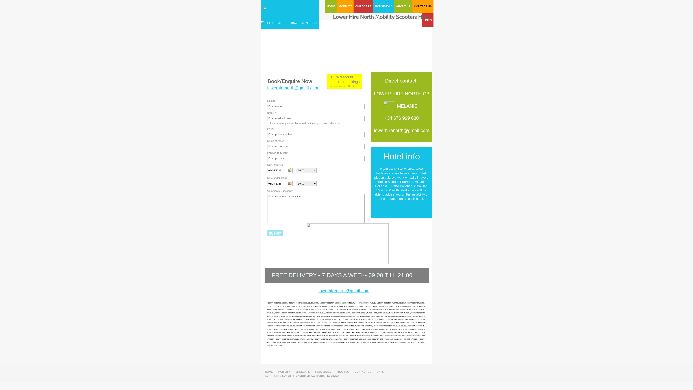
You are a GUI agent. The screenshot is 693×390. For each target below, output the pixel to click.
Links (380, 371)
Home (269, 371)
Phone (271, 128)
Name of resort (275, 140)
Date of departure (277, 177)
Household (323, 371)
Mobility (284, 371)
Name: (271, 100)
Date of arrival (275, 164)
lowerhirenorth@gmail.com (292, 88)
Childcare (302, 371)
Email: (271, 112)
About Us (343, 371)
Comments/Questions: (280, 190)
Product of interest (277, 152)
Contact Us (363, 371)
